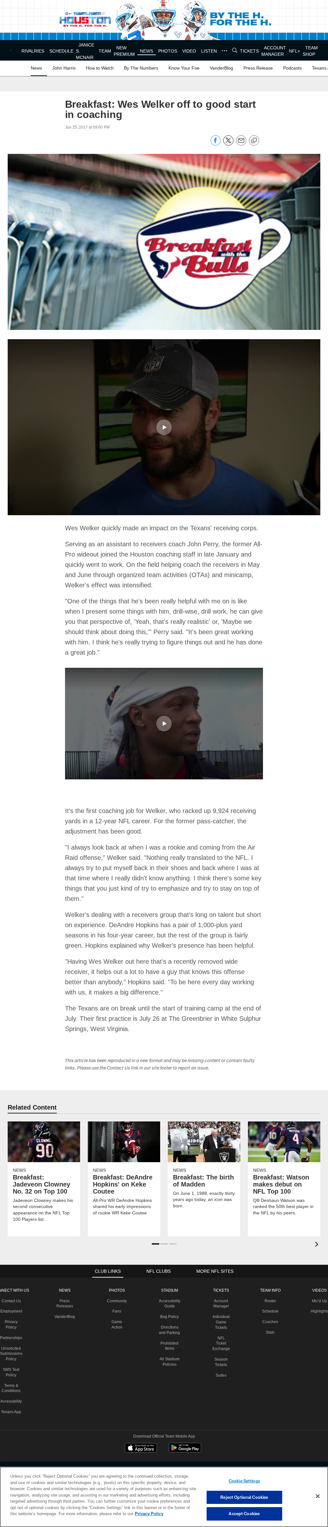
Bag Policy (170, 1306)
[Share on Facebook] (215, 144)
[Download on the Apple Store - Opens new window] (141, 1437)
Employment (12, 1300)
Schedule (270, 1300)
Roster (270, 1290)
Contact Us (11, 1290)
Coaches (270, 1311)
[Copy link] (254, 140)
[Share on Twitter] (228, 144)
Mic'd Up (319, 1290)
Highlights (319, 1300)
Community (117, 1290)
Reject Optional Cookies (244, 1497)
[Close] (318, 1496)
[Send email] (241, 144)
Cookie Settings (244, 1480)
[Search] (236, 50)
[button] (164, 427)
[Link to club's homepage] (12, 50)
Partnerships (12, 1327)
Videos (319, 1280)
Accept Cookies (244, 1513)
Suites (221, 1365)
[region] (164, 1497)
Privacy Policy (119, 1513)
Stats (270, 1322)
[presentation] (317, 1234)
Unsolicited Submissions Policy (11, 1343)
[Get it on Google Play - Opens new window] (185, 1440)
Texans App (12, 1401)
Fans (117, 1300)
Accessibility (11, 1391)
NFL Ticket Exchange (221, 1333)
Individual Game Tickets (221, 1311)
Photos (117, 1280)
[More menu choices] (226, 50)
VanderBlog (65, 1306)
